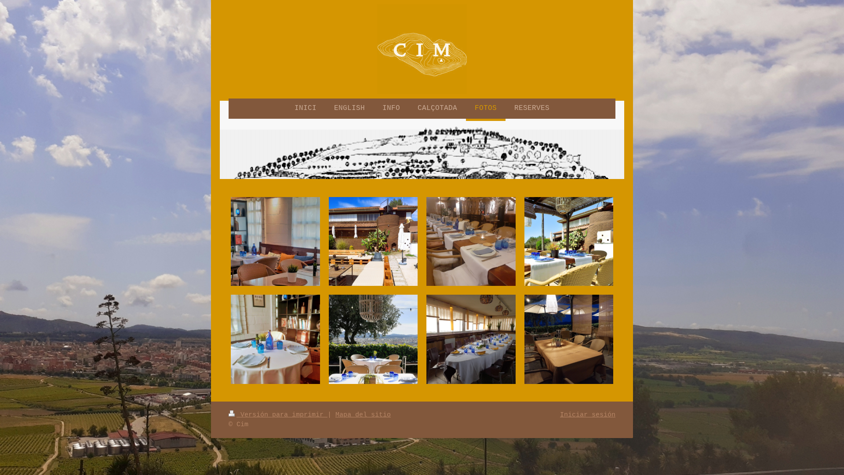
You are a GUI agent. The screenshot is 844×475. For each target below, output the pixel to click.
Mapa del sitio (363, 415)
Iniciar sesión (587, 415)
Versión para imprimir (281, 415)
